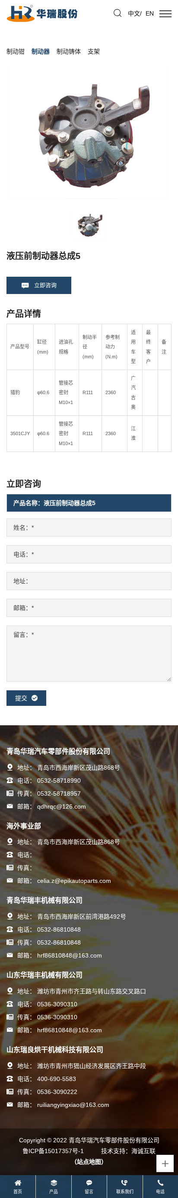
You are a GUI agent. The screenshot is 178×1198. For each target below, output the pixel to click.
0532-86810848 (59, 929)
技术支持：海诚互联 (128, 1150)
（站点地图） (89, 1161)
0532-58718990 (59, 780)
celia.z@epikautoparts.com (74, 880)
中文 (134, 13)
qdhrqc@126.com (61, 806)
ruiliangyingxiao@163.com (73, 1104)
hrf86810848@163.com (69, 955)
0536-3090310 (57, 1004)
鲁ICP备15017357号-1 (53, 1150)
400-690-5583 (56, 1078)
